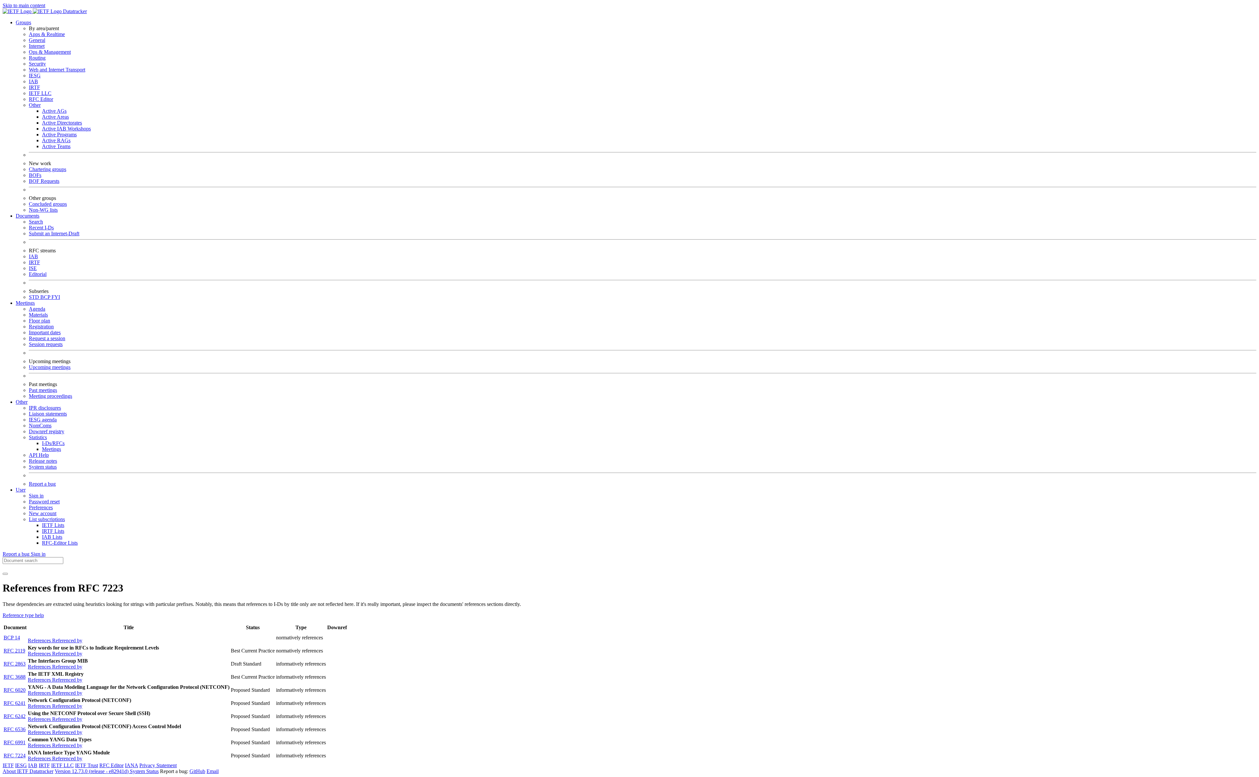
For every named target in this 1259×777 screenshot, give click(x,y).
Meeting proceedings (50, 396)
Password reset (44, 501)
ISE (33, 268)
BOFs (35, 175)
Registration (41, 326)
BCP (45, 297)
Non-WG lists (43, 210)
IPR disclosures (45, 408)
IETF (8, 765)
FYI (55, 297)
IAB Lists (52, 537)
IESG (35, 75)
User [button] (21, 490)
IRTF (34, 87)
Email (213, 771)
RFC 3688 (15, 677)
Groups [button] (23, 22)
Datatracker (74, 11)
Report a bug (42, 484)
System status (43, 467)
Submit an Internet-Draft (54, 233)
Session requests (46, 344)
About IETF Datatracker (28, 771)
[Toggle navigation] (5, 574)
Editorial (38, 274)
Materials (38, 315)
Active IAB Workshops (66, 128)
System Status (144, 771)
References (40, 640)
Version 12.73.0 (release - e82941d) (92, 771)
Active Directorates (62, 123)
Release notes (43, 461)
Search (36, 221)
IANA (131, 765)
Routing (37, 58)
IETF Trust (86, 765)
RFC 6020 (15, 690)
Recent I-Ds (41, 227)
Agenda (37, 309)
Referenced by (67, 640)
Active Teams (56, 146)
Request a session (47, 338)
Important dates (45, 332)
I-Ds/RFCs (53, 443)
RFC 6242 (15, 716)
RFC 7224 (15, 755)
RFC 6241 (15, 703)
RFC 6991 (15, 742)
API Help (39, 455)
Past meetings (43, 390)
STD (34, 297)
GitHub (197, 771)
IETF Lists (53, 525)
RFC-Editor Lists (60, 543)
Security (37, 64)
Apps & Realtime (47, 34)
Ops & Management (50, 52)
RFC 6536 (15, 729)
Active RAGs (56, 140)
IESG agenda (43, 419)
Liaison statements (48, 414)
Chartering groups (47, 169)
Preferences (41, 507)
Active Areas (55, 117)
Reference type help (23, 615)
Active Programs (59, 134)
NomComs (40, 425)
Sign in (36, 495)
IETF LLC (40, 93)
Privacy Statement (158, 765)
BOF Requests (44, 181)
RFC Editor (41, 99)
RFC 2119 (14, 650)
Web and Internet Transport (57, 69)
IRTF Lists (53, 531)
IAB (33, 81)
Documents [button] (27, 216)
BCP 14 (12, 637)
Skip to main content (24, 5)
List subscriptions (47, 519)
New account (42, 513)
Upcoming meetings (49, 367)
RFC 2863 (15, 664)
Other (35, 105)
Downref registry (46, 431)
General (37, 40)
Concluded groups (48, 204)
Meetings (51, 449)
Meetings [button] (25, 303)
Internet (37, 46)
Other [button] (22, 402)
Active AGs (54, 111)
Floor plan (39, 320)
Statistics (38, 437)
